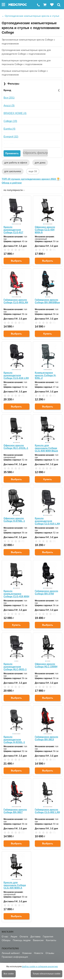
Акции (14, 936)
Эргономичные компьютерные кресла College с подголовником (28, 41)
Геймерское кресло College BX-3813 (46, 738)
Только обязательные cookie (46, 974)
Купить (47, 333)
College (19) (10, 121)
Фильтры (11, 83)
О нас (5, 936)
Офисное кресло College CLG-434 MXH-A (45, 230)
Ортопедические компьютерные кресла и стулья (30, 16)
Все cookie (9, 974)
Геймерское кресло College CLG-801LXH (16, 301)
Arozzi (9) (9, 105)
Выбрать (16, 260)
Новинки (27, 953)
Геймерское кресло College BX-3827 (15, 811)
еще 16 (33, 171)
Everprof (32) (11, 136)
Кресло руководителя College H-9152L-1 (14, 739)
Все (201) (9, 97)
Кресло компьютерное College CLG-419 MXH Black (16, 594)
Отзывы (50, 953)
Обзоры (6, 940)
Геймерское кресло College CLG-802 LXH (47, 811)
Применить (12, 153)
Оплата (24, 936)
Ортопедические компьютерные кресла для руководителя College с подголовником (26, 52)
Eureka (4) (9, 128)
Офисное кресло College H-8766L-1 (14, 519)
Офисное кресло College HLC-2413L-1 (16, 446)
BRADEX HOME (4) (15, 113)
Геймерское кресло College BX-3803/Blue (47, 301)
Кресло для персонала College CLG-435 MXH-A (15, 885)
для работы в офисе (15, 162)
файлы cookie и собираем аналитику (40, 966)
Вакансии (38, 940)
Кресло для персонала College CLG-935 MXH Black (46, 448)
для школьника (12, 171)
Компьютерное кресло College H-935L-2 (45, 375)
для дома (40, 162)
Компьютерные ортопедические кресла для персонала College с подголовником (26, 62)
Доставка (35, 936)
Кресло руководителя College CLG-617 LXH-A (13, 230)
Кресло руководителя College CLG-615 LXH (47, 521)
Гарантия (48, 936)
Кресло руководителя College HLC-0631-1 (15, 666)
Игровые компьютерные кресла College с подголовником (25, 72)
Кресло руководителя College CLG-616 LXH (16, 375)
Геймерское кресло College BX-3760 (46, 592)
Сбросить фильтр (35, 153)
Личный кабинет (11, 953)
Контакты (51, 940)
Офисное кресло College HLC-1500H (46, 665)
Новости (38, 953)
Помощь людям (22, 940)
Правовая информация (15, 956)
